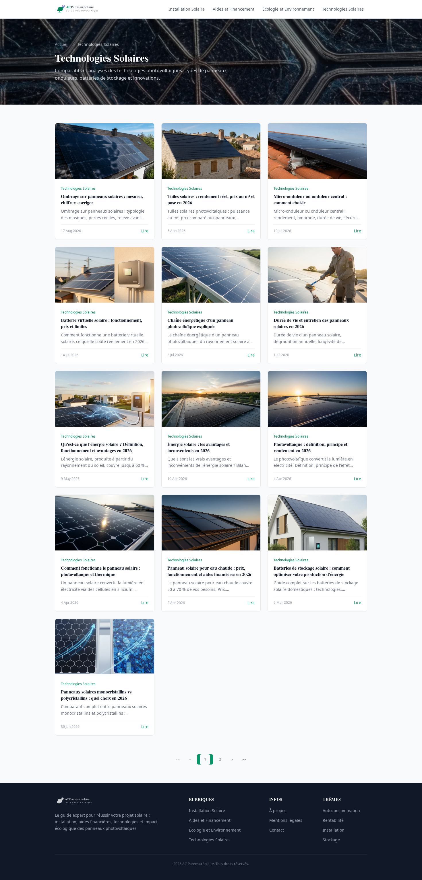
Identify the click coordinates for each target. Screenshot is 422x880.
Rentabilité (333, 820)
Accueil (62, 44)
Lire (144, 231)
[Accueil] (74, 801)
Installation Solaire (187, 9)
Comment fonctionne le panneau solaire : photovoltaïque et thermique (100, 571)
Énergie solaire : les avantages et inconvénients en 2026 (198, 447)
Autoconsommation (341, 810)
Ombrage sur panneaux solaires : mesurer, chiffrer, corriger (102, 199)
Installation (333, 830)
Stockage (331, 839)
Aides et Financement (233, 9)
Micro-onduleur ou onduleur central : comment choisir (310, 199)
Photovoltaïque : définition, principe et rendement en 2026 (310, 447)
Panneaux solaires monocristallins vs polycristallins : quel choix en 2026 (96, 694)
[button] (232, 759)
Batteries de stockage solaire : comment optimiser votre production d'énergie (312, 571)
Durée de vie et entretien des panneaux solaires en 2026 (311, 323)
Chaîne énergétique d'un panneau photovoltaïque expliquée (200, 323)
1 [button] (205, 759)
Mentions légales (285, 820)
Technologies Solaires (343, 9)
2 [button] (220, 759)
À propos (278, 810)
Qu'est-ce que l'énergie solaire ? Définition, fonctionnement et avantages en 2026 (102, 447)
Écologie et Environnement (288, 9)
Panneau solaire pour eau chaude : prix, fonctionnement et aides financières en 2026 (209, 571)
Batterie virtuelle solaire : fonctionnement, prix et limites (101, 323)
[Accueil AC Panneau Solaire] (76, 9)
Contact (276, 830)
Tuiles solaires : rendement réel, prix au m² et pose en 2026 (211, 199)
